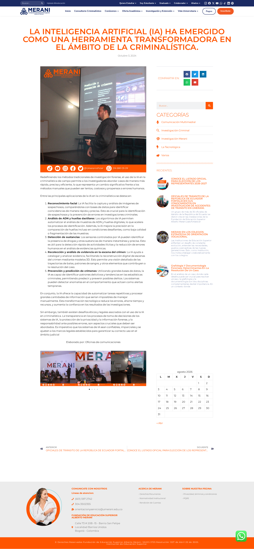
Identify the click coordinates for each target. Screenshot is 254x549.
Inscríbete (225, 11)
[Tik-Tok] (224, 3)
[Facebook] (209, 3)
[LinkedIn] (228, 3)
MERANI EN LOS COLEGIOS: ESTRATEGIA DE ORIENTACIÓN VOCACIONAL (189, 234)
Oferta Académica (131, 11)
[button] (43, 369)
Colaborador (180, 3)
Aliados (194, 3)
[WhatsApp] (221, 3)
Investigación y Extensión (159, 11)
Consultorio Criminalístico (87, 11)
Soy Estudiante (147, 3)
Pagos (209, 11)
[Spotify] (232, 3)
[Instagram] (205, 3)
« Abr (160, 423)
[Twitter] (213, 3)
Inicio (68, 11)
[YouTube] (217, 3)
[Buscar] (42, 3)
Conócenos (111, 11)
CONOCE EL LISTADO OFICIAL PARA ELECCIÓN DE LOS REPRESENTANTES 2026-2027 (189, 181)
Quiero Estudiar (127, 3)
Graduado (164, 3)
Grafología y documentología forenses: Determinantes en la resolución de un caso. (190, 268)
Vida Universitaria (187, 11)
